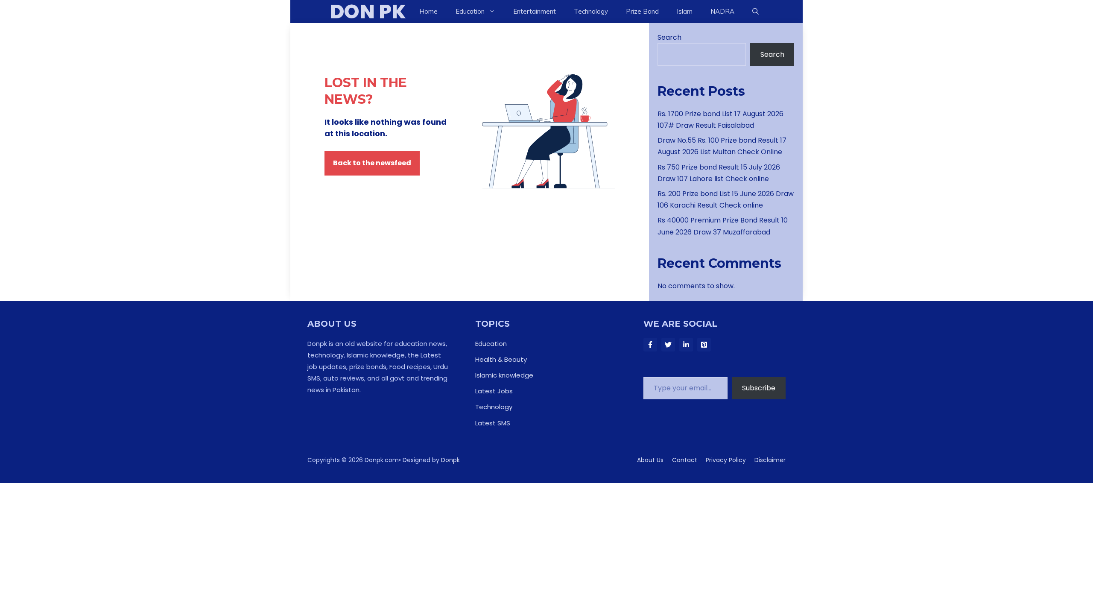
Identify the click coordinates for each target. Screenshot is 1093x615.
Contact (684, 460)
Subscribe (758, 388)
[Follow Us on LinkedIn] (686, 344)
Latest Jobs (494, 391)
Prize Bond (642, 11)
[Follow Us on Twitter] (668, 344)
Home (428, 11)
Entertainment (534, 11)
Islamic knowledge (504, 375)
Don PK (368, 11)
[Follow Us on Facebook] (650, 344)
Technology (591, 11)
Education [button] (470, 11)
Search (669, 37)
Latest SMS (492, 423)
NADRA (722, 11)
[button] (755, 11)
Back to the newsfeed (372, 163)
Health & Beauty (501, 359)
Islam (685, 11)
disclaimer (770, 460)
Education (491, 343)
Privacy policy (726, 460)
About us (650, 460)
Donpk (450, 460)
